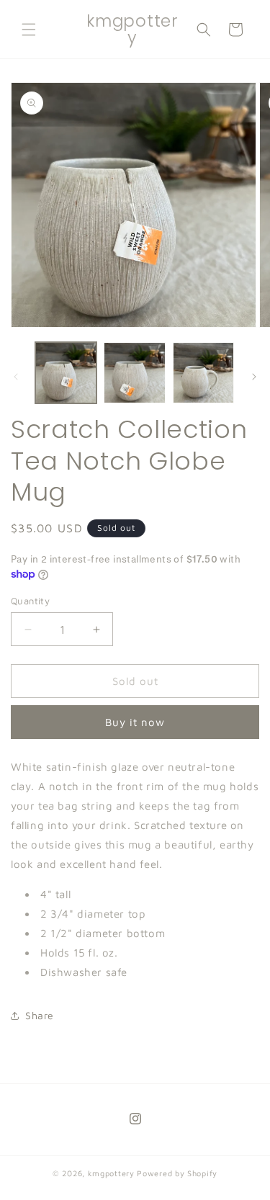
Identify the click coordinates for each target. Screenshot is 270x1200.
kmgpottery (111, 1173)
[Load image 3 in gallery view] (203, 372)
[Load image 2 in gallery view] (134, 372)
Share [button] (39, 1015)
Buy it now (135, 722)
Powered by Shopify (177, 1173)
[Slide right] (254, 377)
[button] (29, 29)
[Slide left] (16, 377)
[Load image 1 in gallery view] (65, 372)
